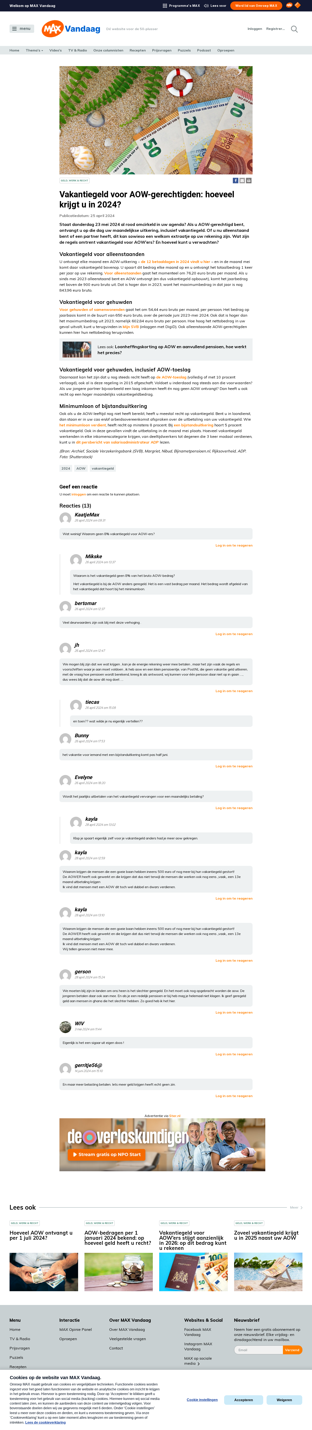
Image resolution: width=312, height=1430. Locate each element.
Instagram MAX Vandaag (198, 1346)
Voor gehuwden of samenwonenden (92, 309)
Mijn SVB (131, 326)
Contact (116, 1348)
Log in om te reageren (234, 545)
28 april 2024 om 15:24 (89, 977)
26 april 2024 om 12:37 (89, 609)
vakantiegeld (103, 468)
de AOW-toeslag (171, 377)
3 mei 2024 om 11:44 (87, 1029)
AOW (81, 468)
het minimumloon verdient (82, 425)
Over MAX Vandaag (127, 1329)
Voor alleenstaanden (122, 273)
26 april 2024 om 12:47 (89, 651)
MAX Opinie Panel (75, 1329)
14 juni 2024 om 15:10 (88, 1071)
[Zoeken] (294, 29)
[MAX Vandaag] (71, 29)
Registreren (275, 28)
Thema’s (33, 50)
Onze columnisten (108, 50)
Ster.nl (174, 1116)
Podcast (204, 50)
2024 (66, 468)
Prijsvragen (161, 50)
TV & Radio (77, 50)
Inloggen (255, 28)
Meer (294, 1207)
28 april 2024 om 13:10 (89, 915)
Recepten (138, 50)
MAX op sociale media (198, 1361)
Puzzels (184, 50)
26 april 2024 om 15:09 (100, 708)
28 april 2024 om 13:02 (100, 825)
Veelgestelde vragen (127, 1338)
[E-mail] (242, 180)
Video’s (55, 50)
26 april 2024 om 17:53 (89, 741)
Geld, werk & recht (74, 180)
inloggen (79, 494)
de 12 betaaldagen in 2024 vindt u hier (175, 261)
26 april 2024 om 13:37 (100, 562)
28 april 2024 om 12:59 (89, 858)
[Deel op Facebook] (235, 180)
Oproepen (225, 50)
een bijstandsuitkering (193, 425)
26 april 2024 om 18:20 (89, 783)
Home (14, 50)
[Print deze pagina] (249, 180)
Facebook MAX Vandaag (197, 1332)
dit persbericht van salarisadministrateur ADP (117, 442)
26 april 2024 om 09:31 (89, 520)
